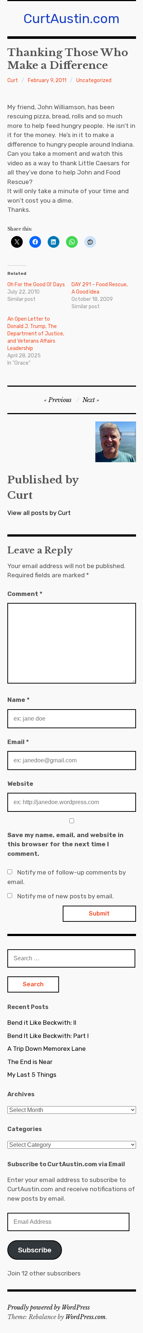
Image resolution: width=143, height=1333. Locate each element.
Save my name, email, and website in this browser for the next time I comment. (65, 844)
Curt (12, 80)
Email (18, 741)
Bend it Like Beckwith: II (41, 1022)
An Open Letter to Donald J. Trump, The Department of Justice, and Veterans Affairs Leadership (35, 333)
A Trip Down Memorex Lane (46, 1048)
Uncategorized (93, 80)
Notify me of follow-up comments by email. (66, 877)
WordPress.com (85, 1317)
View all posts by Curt (39, 512)
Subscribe (34, 1250)
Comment (25, 593)
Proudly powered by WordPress (48, 1307)
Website (20, 783)
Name (18, 699)
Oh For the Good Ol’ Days (36, 284)
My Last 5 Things (31, 1074)
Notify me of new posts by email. (65, 896)
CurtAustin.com (71, 18)
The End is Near (29, 1061)
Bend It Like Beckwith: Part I (48, 1035)
